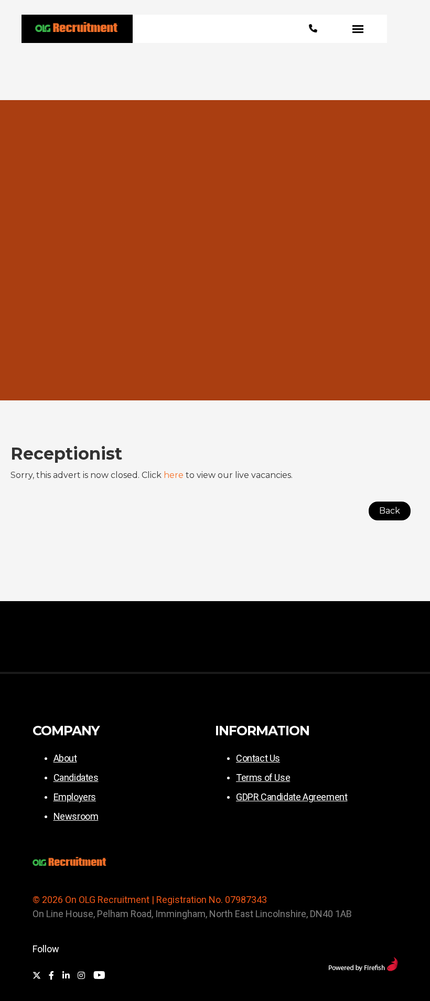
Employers (74, 796)
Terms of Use (263, 777)
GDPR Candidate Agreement (291, 796)
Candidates (76, 777)
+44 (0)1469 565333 (313, 29)
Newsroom (76, 816)
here (174, 475)
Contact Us (258, 758)
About (65, 758)
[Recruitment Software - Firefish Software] (363, 968)
